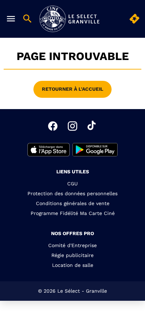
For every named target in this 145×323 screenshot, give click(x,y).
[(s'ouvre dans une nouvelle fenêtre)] (48, 149)
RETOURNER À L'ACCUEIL (72, 89)
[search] (27, 18)
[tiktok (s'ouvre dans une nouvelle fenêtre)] (92, 126)
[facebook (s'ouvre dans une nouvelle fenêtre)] (52, 126)
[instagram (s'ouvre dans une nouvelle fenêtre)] (72, 126)
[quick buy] (134, 19)
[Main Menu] (11, 18)
